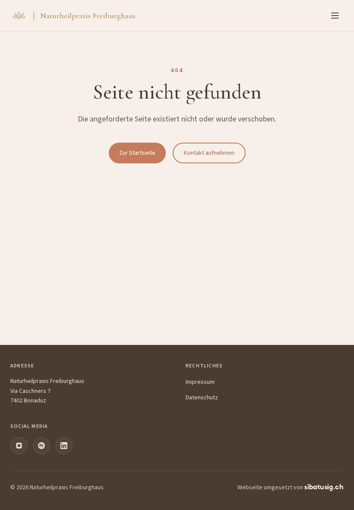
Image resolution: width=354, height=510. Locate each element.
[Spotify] (41, 445)
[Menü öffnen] (335, 15)
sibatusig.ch (324, 487)
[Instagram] (19, 445)
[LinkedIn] (64, 445)
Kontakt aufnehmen (209, 153)
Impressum (200, 382)
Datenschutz (202, 397)
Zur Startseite (137, 153)
